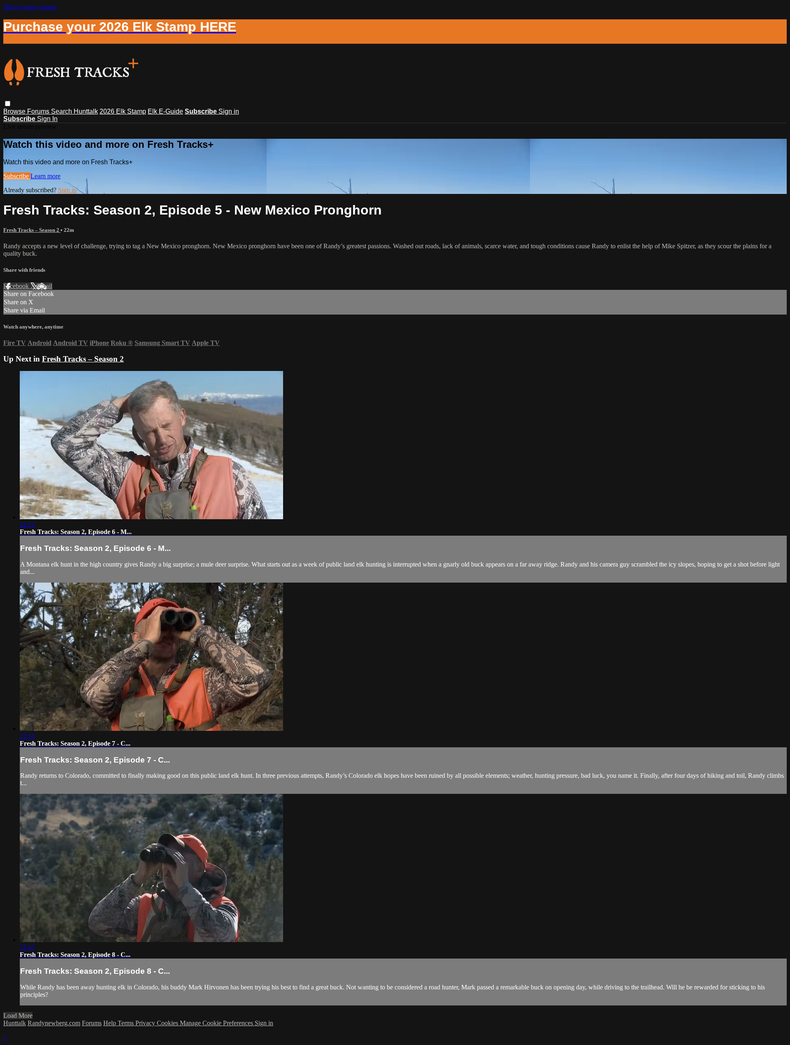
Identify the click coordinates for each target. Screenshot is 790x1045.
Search (62, 111)
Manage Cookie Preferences (217, 1022)
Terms (126, 1022)
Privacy (146, 1022)
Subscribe (16, 176)
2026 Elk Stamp (123, 111)
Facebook (16, 285)
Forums (39, 111)
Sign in (228, 111)
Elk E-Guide (165, 111)
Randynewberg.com (54, 1022)
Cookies (168, 1022)
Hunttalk (86, 111)
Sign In (47, 118)
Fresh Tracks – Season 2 (31, 230)
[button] (7, 103)
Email (44, 285)
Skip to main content (30, 6)
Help (110, 1022)
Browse (15, 111)
